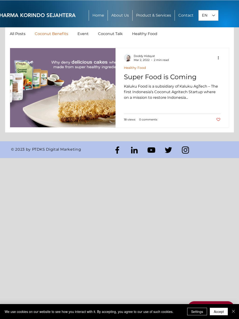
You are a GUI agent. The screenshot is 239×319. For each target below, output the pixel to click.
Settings (197, 311)
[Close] (233, 311)
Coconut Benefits (51, 34)
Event (83, 34)
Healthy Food (144, 34)
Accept (219, 311)
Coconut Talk (110, 34)
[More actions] (220, 57)
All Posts (17, 34)
